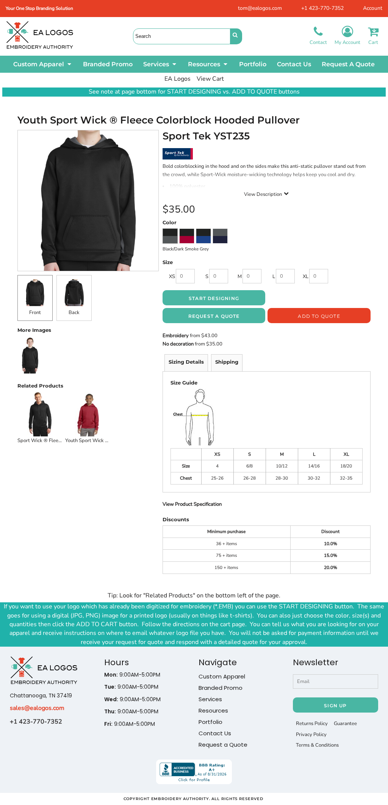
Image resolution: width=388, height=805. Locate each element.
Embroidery (176, 335)
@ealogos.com (44, 708)
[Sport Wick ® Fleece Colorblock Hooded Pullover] (40, 414)
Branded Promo (220, 688)
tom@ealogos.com (260, 8)
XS (172, 276)
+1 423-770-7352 (322, 8)
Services (210, 699)
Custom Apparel (222, 676)
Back (74, 312)
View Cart (210, 79)
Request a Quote (223, 745)
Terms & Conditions (317, 745)
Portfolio (210, 722)
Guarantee (345, 723)
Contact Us (215, 733)
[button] (42, 64)
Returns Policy (312, 723)
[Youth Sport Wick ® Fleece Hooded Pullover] (88, 414)
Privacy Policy (311, 734)
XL (305, 276)
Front (35, 312)
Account (372, 8)
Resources (213, 710)
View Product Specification (192, 504)
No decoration (178, 344)
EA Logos (177, 79)
